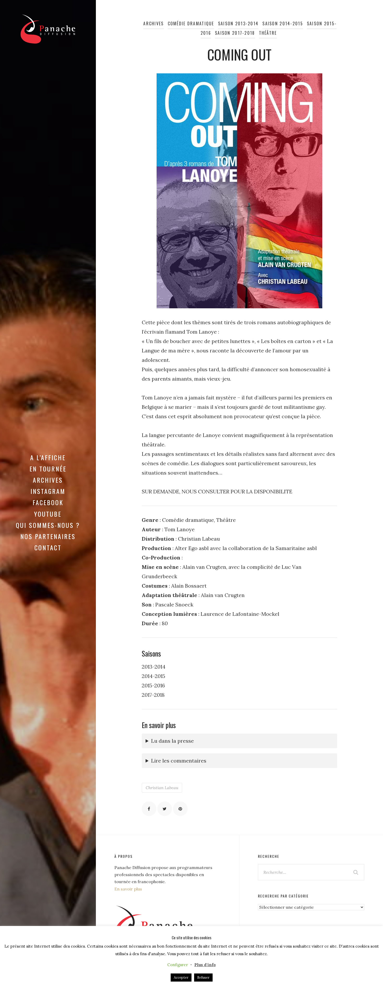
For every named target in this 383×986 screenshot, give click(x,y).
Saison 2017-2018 (235, 33)
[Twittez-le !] (164, 808)
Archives (48, 480)
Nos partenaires (48, 536)
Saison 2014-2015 (282, 23)
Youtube (47, 513)
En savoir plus (128, 888)
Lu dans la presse (172, 740)
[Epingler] (180, 808)
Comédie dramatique (191, 23)
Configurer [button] (177, 964)
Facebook (48, 502)
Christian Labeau (162, 787)
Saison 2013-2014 (238, 23)
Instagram (47, 491)
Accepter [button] (181, 977)
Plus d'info (205, 964)
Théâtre (268, 33)
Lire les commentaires (178, 760)
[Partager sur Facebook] (149, 808)
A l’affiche (48, 457)
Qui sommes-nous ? (48, 525)
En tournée (47, 468)
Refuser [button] (203, 977)
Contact (47, 547)
